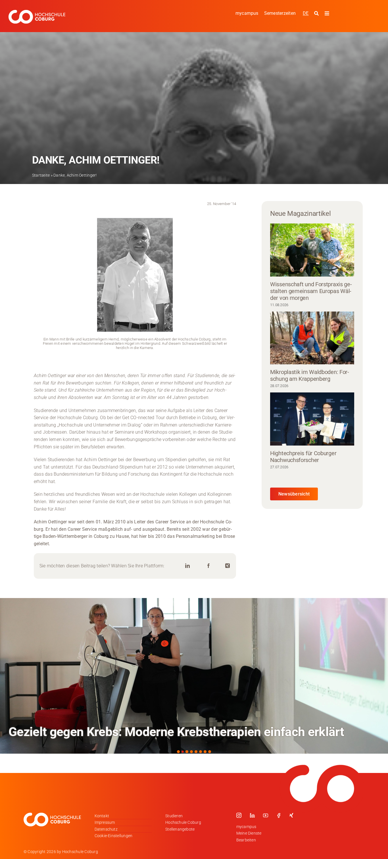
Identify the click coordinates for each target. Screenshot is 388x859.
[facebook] (278, 815)
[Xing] (227, 566)
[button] (178, 751)
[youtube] (265, 815)
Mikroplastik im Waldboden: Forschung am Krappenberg (309, 375)
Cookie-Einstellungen (114, 835)
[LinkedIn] (187, 566)
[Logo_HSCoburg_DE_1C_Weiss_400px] (37, 12)
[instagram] (238, 815)
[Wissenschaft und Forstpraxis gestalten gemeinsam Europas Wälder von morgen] (312, 250)
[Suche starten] (317, 13)
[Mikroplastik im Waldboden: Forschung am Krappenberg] (312, 338)
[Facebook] (208, 566)
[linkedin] (252, 815)
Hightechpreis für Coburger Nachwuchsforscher (303, 456)
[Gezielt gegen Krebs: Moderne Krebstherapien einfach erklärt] (194, 676)
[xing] (291, 815)
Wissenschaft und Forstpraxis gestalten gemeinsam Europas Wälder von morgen (311, 291)
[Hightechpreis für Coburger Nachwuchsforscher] (312, 419)
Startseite (41, 175)
